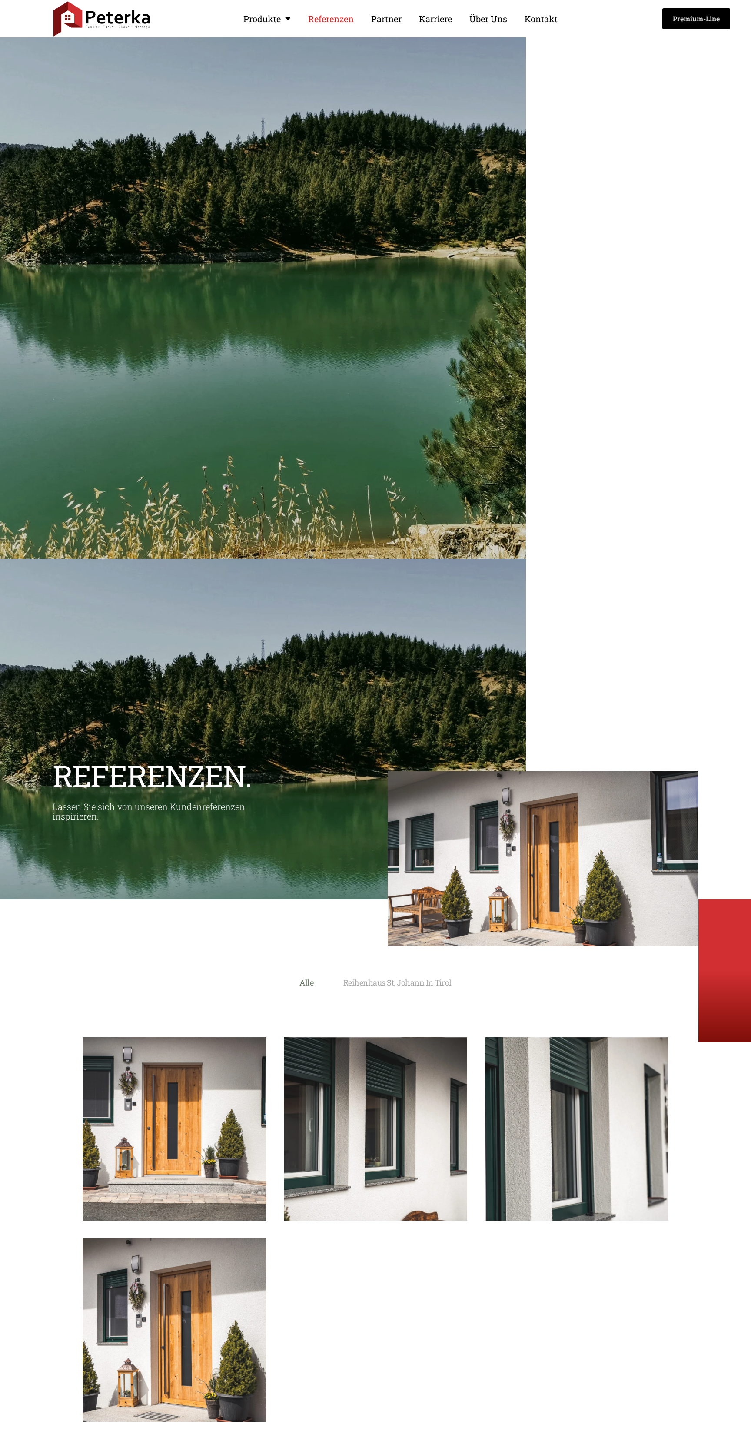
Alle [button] (306, 982)
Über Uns (488, 18)
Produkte (262, 18)
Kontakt (541, 18)
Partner (386, 18)
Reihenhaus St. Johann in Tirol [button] (397, 982)
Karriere (435, 18)
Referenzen (331, 18)
